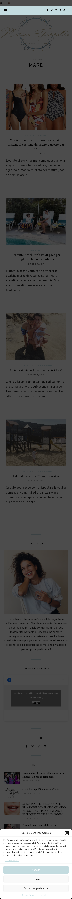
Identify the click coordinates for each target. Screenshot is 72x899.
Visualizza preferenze (36, 888)
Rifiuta (36, 879)
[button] (67, 833)
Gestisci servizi (12, 860)
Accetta (36, 869)
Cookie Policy (28, 895)
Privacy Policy (42, 895)
